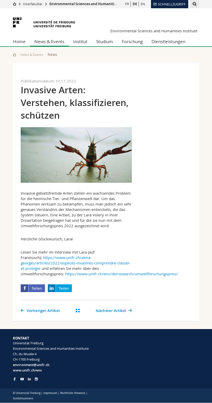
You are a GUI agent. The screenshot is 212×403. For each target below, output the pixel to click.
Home (19, 41)
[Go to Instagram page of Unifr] (36, 379)
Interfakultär (32, 4)
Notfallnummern (23, 398)
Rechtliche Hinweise (72, 393)
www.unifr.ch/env (27, 370)
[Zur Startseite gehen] (14, 4)
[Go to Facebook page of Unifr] (14, 379)
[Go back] (78, 310)
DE (135, 4)
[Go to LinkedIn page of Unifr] (29, 379)
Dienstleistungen (168, 41)
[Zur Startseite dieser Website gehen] (14, 54)
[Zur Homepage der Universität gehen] (44, 22)
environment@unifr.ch (31, 364)
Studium (104, 41)
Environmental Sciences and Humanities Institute (91, 4)
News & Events (49, 41)
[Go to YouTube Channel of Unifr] (22, 379)
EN (143, 4)
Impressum (50, 393)
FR (127, 4)
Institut (80, 41)
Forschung (132, 41)
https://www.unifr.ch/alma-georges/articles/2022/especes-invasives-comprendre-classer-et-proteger (76, 263)
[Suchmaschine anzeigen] (194, 4)
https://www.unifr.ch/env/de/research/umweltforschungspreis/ (121, 273)
